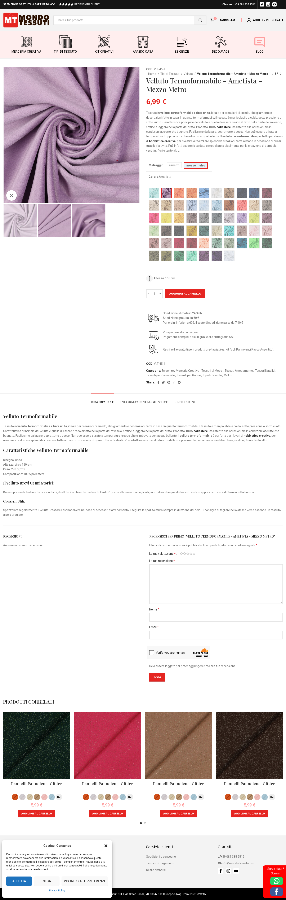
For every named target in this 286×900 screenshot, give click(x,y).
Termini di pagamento (160, 863)
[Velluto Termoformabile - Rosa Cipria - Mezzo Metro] (267, 230)
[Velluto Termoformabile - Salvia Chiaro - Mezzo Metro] (229, 243)
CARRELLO (227, 20)
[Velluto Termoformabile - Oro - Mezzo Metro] (191, 230)
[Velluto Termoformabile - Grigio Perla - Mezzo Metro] (229, 218)
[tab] (102, 400)
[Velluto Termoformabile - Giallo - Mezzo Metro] (166, 218)
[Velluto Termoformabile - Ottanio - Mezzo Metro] (204, 230)
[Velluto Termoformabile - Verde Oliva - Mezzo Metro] (166, 256)
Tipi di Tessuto (170, 73)
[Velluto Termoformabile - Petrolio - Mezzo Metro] (229, 230)
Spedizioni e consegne (161, 856)
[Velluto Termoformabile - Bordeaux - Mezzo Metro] (267, 193)
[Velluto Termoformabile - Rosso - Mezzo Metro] (179, 243)
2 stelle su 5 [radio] (184, 553)
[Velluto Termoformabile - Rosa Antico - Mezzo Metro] (242, 230)
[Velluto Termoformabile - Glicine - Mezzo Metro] (191, 218)
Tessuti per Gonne (189, 375)
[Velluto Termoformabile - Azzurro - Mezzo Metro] (204, 193)
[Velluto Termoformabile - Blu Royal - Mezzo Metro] (254, 193)
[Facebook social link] (158, 382)
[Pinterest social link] (168, 382)
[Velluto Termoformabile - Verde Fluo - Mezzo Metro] (254, 243)
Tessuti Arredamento (239, 370)
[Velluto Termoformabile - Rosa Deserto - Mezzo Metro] (154, 243)
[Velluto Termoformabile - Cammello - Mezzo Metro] (166, 205)
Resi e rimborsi (156, 870)
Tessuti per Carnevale (160, 375)
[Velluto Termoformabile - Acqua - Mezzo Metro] (154, 193)
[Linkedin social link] (173, 382)
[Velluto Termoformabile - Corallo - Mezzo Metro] (242, 205)
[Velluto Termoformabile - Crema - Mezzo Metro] (254, 205)
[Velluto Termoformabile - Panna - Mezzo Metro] (216, 230)
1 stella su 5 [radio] (181, 553)
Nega (47, 881)
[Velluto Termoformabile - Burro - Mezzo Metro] (154, 205)
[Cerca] (200, 20)
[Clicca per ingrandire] (11, 195)
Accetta (19, 881)
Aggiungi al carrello (185, 293)
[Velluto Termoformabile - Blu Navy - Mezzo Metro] (242, 193)
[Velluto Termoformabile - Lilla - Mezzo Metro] (242, 218)
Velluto (188, 73)
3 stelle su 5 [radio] (187, 553)
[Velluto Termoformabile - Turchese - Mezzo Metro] (242, 243)
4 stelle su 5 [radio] (190, 553)
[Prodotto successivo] (281, 74)
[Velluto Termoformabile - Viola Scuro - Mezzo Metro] (216, 256)
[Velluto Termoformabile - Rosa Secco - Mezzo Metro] (166, 243)
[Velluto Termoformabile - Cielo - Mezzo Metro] (216, 205)
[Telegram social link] (179, 382)
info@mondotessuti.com (237, 863)
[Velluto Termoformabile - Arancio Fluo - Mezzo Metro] (179, 193)
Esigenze (168, 370)
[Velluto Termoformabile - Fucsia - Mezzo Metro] (154, 218)
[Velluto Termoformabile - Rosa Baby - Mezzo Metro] (254, 230)
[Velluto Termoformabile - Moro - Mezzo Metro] (166, 230)
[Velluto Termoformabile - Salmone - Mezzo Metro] (204, 243)
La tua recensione (162, 561)
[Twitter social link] (163, 382)
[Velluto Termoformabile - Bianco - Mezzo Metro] (216, 193)
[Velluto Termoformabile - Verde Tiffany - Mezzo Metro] (191, 256)
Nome (154, 609)
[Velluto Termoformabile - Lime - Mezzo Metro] (254, 218)
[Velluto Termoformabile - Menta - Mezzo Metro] (154, 230)
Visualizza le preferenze (85, 881)
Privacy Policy (57, 890)
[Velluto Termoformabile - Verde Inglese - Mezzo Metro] (267, 243)
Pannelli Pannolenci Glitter (36, 783)
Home (152, 73)
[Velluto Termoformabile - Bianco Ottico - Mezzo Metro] (229, 256)
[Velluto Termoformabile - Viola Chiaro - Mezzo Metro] (204, 256)
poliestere (223, 127)
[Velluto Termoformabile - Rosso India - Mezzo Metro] (191, 243)
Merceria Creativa (187, 370)
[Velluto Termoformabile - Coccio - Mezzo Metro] (229, 205)
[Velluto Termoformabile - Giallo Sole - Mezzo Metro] (179, 218)
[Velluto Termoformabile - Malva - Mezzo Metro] (267, 218)
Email (154, 627)
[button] (106, 846)
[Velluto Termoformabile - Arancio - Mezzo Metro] (191, 193)
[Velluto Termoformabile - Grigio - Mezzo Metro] (204, 218)
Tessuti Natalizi (265, 370)
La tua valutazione (162, 553)
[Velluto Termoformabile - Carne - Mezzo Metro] (179, 205)
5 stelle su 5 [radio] (194, 553)
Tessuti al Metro (212, 370)
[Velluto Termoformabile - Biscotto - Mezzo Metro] (229, 193)
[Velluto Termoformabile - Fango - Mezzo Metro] (267, 205)
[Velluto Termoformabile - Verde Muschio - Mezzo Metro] (154, 256)
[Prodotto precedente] (272, 74)
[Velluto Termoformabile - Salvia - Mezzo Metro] (216, 243)
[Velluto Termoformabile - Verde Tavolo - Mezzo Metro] (179, 256)
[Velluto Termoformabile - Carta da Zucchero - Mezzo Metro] (191, 205)
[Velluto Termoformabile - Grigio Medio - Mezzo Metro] (216, 218)
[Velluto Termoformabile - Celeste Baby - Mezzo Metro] (204, 205)
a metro (174, 165)
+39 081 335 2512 (244, 4)
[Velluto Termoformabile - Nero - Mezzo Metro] (179, 230)
